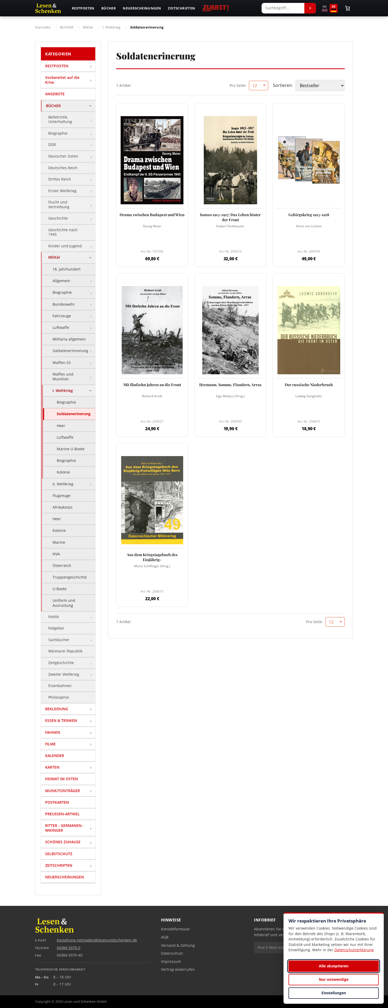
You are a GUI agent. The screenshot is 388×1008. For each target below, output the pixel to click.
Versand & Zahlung (178, 945)
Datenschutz (172, 953)
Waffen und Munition (63, 376)
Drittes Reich (59, 179)
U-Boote (60, 588)
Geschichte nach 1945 (63, 232)
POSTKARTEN (57, 802)
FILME (50, 743)
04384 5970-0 (68, 947)
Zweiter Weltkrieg (63, 674)
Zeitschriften (181, 8)
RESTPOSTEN (56, 65)
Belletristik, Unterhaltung (60, 119)
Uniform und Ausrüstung (64, 603)
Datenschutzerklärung (354, 949)
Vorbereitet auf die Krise (62, 80)
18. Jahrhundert (67, 269)
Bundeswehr (64, 304)
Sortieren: (283, 85)
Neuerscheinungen (142, 8)
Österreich (62, 565)
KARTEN (52, 767)
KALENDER (54, 755)
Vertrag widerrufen (178, 969)
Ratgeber (56, 628)
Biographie (58, 133)
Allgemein (61, 280)
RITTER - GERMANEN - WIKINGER (64, 828)
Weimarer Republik (65, 651)
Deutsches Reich (63, 167)
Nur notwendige (333, 979)
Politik (53, 616)
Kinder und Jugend (65, 246)
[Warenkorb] (347, 8)
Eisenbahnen (60, 685)
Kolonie (63, 472)
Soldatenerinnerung (70, 350)
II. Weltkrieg (63, 483)
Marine (59, 542)
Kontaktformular (175, 929)
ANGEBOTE (55, 93)
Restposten (83, 8)
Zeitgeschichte (61, 662)
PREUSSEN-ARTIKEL (62, 813)
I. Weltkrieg (63, 390)
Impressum (171, 961)
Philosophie (58, 697)
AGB (164, 937)
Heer (61, 425)
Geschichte (58, 218)
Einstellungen (333, 992)
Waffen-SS (62, 362)
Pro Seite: (238, 85)
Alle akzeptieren (333, 965)
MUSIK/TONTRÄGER (62, 790)
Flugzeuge (61, 495)
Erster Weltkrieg (62, 190)
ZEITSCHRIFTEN (58, 865)
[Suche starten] (310, 8)
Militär (54, 257)
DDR (52, 144)
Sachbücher (58, 639)
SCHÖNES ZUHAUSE (63, 841)
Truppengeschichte (70, 577)
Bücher (108, 8)
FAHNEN (52, 732)
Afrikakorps (63, 507)
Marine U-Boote (70, 448)
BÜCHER (53, 105)
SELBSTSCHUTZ (58, 853)
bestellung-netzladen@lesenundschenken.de (97, 940)
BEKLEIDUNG (56, 708)
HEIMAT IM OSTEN (61, 778)
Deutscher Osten (63, 156)
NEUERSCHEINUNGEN (64, 876)
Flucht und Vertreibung (58, 204)
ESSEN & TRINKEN (61, 720)
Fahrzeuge (62, 315)
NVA (56, 553)
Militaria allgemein (69, 339)
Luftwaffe (61, 327)
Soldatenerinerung (74, 413)
